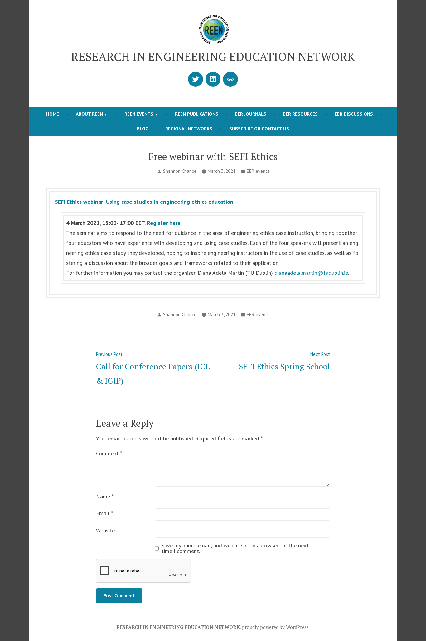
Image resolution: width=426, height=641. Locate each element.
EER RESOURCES (300, 114)
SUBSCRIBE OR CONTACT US (259, 129)
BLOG (142, 129)
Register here (164, 222)
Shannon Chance (179, 171)
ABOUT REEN (89, 114)
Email (104, 513)
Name (105, 496)
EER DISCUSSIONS (354, 114)
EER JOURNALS (250, 114)
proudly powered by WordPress (275, 627)
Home (52, 114)
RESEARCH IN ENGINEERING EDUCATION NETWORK (213, 56)
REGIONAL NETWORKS (188, 129)
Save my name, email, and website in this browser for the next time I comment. (235, 548)
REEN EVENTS (138, 114)
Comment (109, 453)
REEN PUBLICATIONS (196, 114)
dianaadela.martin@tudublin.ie (311, 272)
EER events (258, 171)
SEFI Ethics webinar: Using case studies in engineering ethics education (144, 201)
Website (105, 530)
